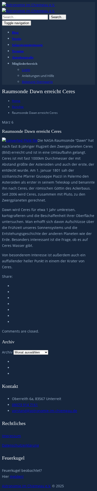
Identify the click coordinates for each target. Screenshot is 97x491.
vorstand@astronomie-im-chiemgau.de (44, 410)
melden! (17, 476)
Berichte (18, 107)
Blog (15, 32)
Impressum (11, 435)
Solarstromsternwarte (27, 45)
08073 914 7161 (25, 404)
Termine (18, 51)
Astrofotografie (23, 57)
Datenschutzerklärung (20, 445)
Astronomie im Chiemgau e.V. (26, 486)
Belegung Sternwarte (37, 81)
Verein (16, 39)
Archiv (7, 352)
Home (16, 101)
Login (26, 70)
